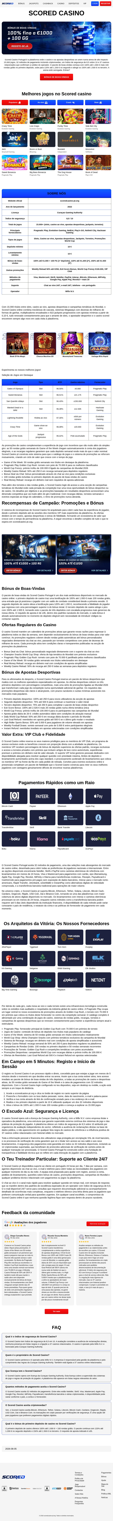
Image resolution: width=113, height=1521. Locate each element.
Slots (96, 102)
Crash (68, 102)
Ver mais (56, 1311)
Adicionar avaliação (97, 1224)
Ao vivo (41, 102)
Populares (13, 102)
